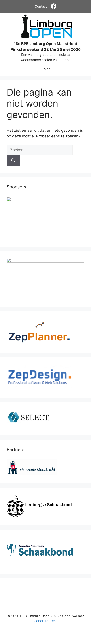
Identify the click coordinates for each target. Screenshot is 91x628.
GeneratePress (45, 621)
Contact (41, 6)
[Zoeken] (13, 160)
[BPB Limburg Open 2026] (47, 27)
